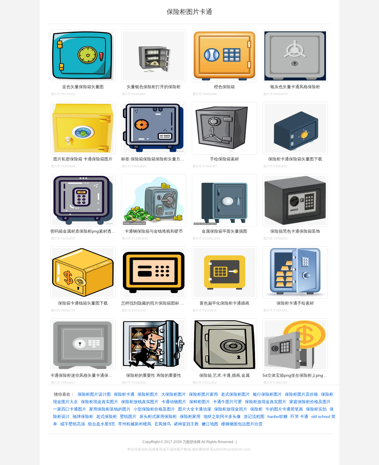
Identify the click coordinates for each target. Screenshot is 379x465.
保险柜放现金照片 (230, 409)
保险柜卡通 (124, 394)
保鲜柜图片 (199, 401)
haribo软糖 (277, 416)
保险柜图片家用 (203, 394)
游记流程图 (254, 416)
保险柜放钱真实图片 (139, 401)
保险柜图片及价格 (301, 394)
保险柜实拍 (316, 409)
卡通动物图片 (173, 401)
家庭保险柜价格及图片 (310, 401)
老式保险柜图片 (235, 394)
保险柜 (256, 409)
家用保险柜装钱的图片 (110, 409)
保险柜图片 (147, 394)
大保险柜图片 (173, 394)
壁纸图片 (128, 416)
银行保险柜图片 (267, 394)
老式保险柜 (106, 416)
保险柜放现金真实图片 (265, 401)
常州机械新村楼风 (134, 423)
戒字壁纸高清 (72, 423)
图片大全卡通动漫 (194, 409)
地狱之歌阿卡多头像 (222, 416)
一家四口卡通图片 (69, 409)
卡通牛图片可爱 (227, 401)
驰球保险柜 (83, 416)
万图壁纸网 (191, 442)
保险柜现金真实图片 (99, 401)
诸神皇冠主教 (186, 423)
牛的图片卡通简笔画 (284, 409)
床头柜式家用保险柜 (158, 416)
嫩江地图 (210, 423)
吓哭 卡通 (299, 416)
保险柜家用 (190, 416)
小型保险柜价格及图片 (154, 409)
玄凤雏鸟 (162, 423)
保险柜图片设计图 (94, 394)
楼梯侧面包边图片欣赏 (242, 423)
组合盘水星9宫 (101, 423)
